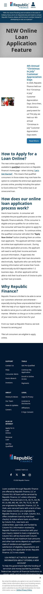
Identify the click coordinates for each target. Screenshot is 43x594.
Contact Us (10, 365)
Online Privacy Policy (24, 590)
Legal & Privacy (27, 397)
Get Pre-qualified (28, 365)
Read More (34, 141)
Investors (9, 383)
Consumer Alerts (12, 374)
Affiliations (26, 408)
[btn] (5, 5)
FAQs (7, 370)
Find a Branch (11, 378)
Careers (8, 409)
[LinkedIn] (23, 474)
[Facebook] (11, 474)
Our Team (9, 401)
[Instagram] (29, 474)
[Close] (40, 577)
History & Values (12, 397)
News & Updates (12, 405)
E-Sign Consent (27, 412)
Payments (25, 383)
